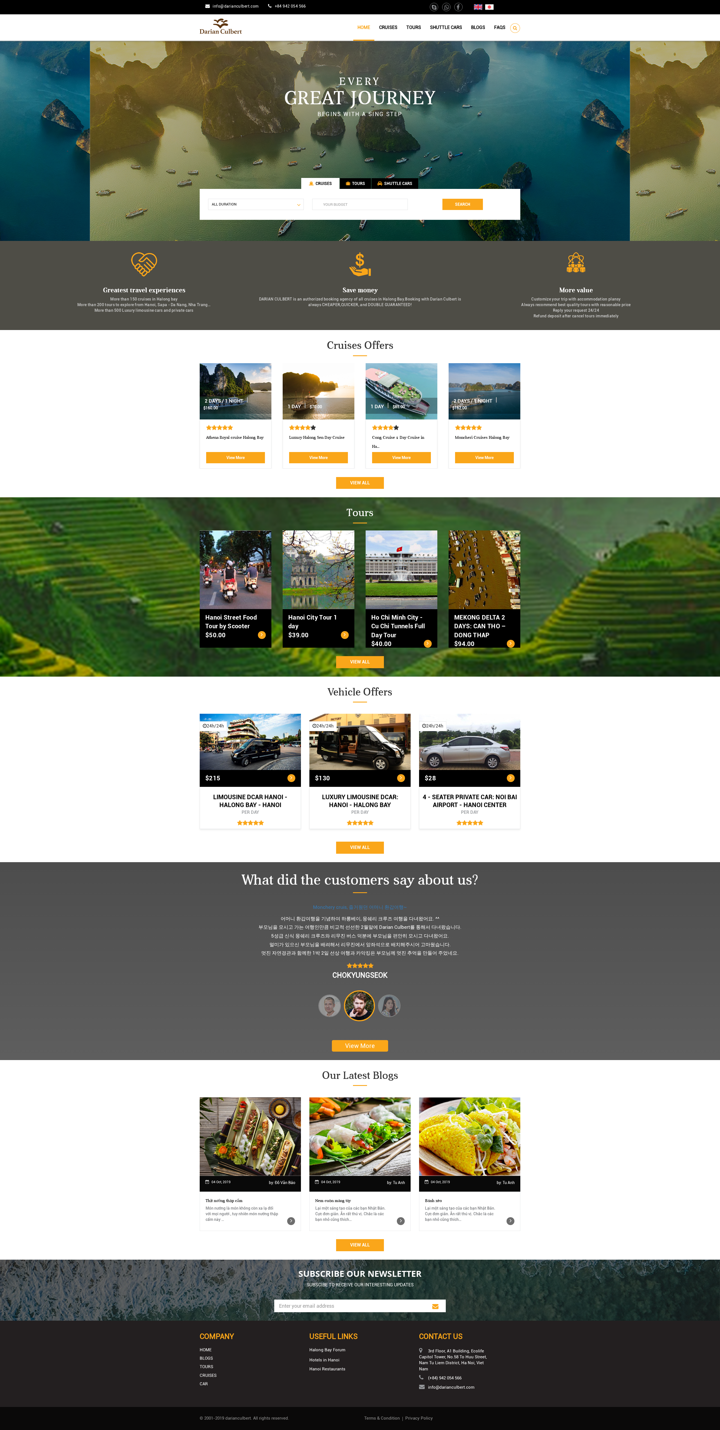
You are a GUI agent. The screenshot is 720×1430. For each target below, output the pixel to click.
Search (462, 204)
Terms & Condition (382, 1418)
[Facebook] (458, 8)
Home (363, 27)
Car (204, 1383)
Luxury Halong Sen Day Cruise (317, 437)
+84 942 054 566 (290, 6)
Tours (413, 27)
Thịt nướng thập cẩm (224, 1200)
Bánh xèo (433, 1200)
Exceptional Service (360, 907)
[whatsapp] (446, 8)
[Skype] (434, 8)
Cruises (388, 27)
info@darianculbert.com (235, 6)
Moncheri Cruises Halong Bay (482, 437)
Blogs (478, 27)
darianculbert (238, 1418)
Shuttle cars (446, 27)
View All (360, 482)
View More (235, 457)
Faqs (499, 27)
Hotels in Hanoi (324, 1360)
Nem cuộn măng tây (333, 1200)
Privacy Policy (419, 1418)
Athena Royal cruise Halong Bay (235, 437)
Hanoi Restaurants (327, 1369)
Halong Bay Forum (327, 1349)
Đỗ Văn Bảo (285, 1182)
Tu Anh (399, 1182)
